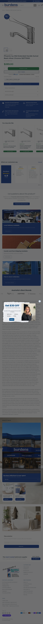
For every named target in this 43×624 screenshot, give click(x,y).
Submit (12, 319)
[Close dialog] (40, 301)
